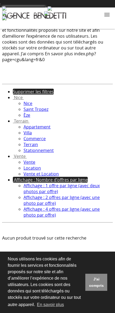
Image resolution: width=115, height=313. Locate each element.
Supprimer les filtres (33, 92)
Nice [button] (18, 97)
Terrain (31, 144)
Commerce (35, 139)
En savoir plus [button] (50, 304)
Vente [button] (20, 156)
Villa (28, 133)
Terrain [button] (21, 121)
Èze (27, 115)
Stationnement (39, 150)
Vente (29, 162)
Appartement (37, 127)
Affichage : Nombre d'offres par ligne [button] (50, 180)
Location (32, 168)
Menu (106, 15)
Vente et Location (41, 174)
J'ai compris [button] (96, 282)
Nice (28, 103)
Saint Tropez (36, 109)
